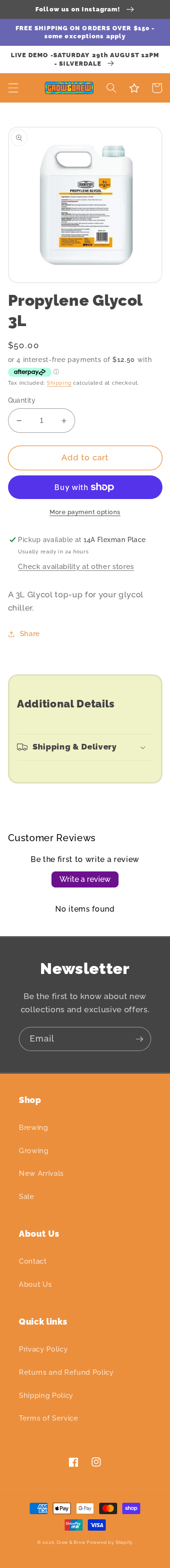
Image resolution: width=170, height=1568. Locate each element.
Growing (34, 1150)
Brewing (33, 1127)
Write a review (85, 879)
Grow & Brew (71, 1542)
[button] (12, 88)
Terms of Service (48, 1418)
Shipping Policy (46, 1395)
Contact (33, 1261)
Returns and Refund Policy (66, 1372)
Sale (26, 1196)
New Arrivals (41, 1173)
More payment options (85, 512)
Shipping (59, 383)
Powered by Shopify (110, 1542)
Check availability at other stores (76, 566)
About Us (35, 1284)
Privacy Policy (43, 1349)
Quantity (22, 400)
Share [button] (30, 633)
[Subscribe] (139, 1039)
